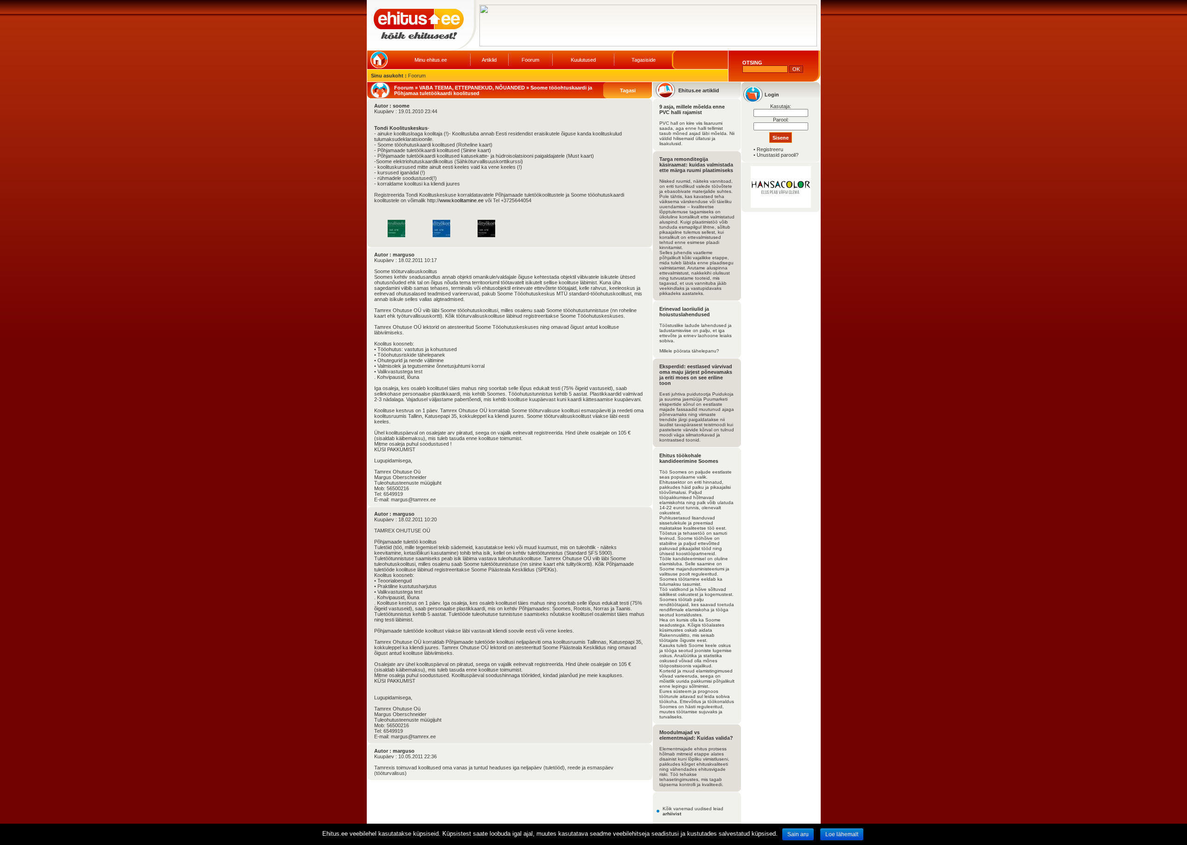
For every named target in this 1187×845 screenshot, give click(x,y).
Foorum (530, 60)
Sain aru (798, 834)
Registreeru (770, 149)
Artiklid (489, 60)
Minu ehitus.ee (431, 60)
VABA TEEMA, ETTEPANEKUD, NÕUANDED (472, 87)
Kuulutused (583, 60)
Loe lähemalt (841, 834)
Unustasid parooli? (777, 155)
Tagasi (628, 90)
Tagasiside (644, 60)
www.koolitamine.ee (462, 200)
